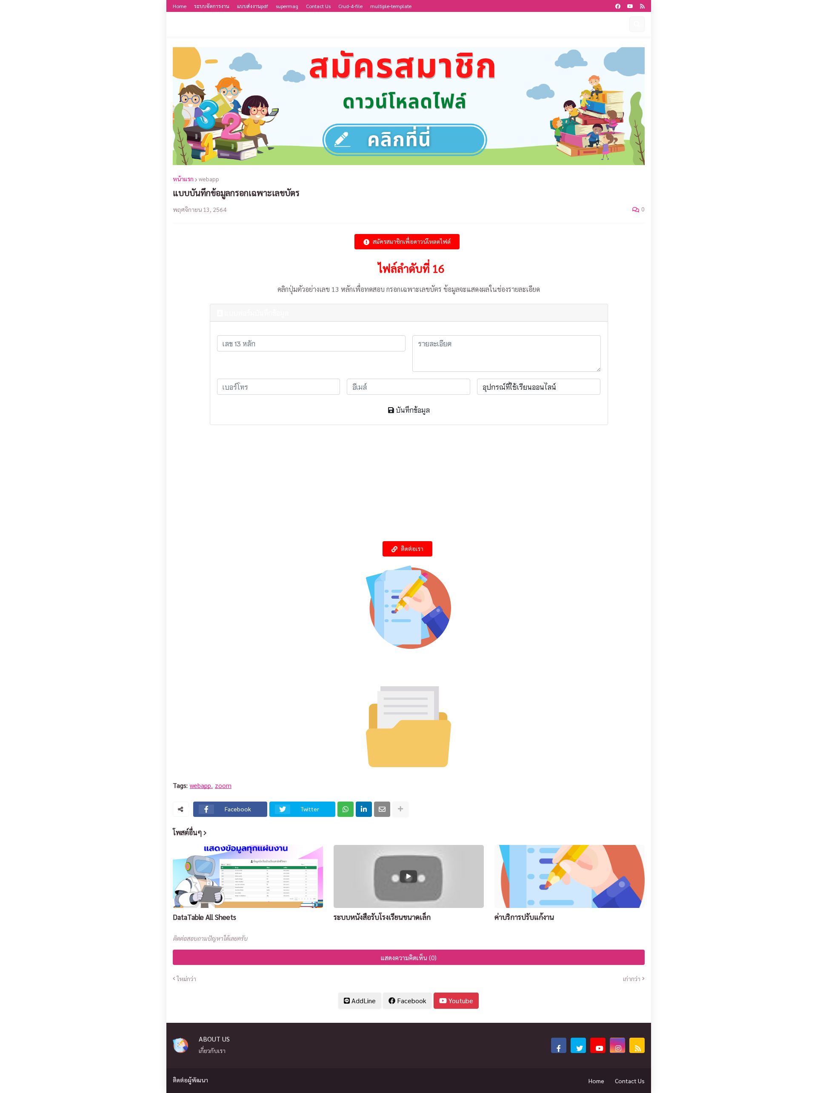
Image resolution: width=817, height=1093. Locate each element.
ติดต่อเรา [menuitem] (434, 24)
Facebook (410, 1000)
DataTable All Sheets (204, 917)
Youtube (460, 1000)
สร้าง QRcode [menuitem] (576, 24)
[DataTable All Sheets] (248, 876)
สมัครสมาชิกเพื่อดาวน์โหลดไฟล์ (412, 241)
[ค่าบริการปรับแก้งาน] (569, 876)
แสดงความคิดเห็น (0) (409, 957)
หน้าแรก (183, 179)
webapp (209, 179)
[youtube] (630, 6)
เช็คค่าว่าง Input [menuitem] (483, 24)
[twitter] (578, 1045)
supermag (287, 6)
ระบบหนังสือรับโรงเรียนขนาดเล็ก (382, 917)
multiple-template (390, 6)
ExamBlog (191, 24)
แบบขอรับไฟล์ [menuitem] (347, 24)
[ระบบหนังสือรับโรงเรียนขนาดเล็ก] (409, 876)
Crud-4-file (350, 6)
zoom (223, 785)
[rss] (642, 6)
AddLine (363, 1000)
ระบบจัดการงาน (211, 6)
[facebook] (617, 6)
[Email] (382, 809)
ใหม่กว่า (186, 979)
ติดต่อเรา (412, 549)
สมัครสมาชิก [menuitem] (531, 24)
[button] (620, 24)
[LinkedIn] (364, 809)
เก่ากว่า (631, 979)
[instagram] (617, 1045)
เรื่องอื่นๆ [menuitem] (394, 24)
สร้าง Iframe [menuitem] (301, 24)
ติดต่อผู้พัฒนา (190, 1080)
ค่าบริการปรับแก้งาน (524, 917)
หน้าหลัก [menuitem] (232, 24)
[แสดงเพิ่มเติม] (400, 809)
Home (179, 6)
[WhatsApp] (345, 809)
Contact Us (318, 6)
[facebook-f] (558, 1045)
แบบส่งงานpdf (252, 6)
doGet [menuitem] (264, 24)
